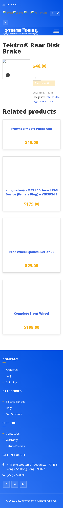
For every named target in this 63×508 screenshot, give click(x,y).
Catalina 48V (52, 97)
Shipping (11, 382)
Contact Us (11, 5)
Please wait (42, 83)
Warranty (12, 440)
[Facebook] (6, 484)
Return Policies (15, 446)
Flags (9, 408)
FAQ (8, 376)
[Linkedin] (23, 484)
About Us (12, 370)
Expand (8, 75)
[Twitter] (14, 484)
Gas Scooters (14, 414)
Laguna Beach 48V (43, 101)
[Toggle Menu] (56, 31)
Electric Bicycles (15, 402)
